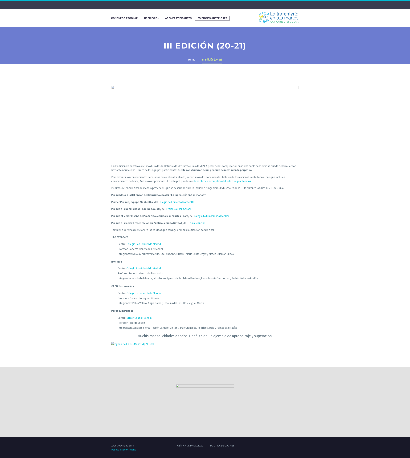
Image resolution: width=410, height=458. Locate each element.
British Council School (178, 209)
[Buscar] (233, 18)
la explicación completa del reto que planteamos (222, 181)
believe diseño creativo (123, 449)
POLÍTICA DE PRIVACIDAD (189, 445)
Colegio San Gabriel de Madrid (144, 244)
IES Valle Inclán (196, 223)
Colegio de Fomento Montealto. (177, 202)
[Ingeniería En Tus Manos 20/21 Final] (132, 344)
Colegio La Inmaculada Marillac (211, 216)
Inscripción (151, 18)
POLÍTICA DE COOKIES (222, 445)
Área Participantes (178, 18)
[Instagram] (207, 5)
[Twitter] (202, 5)
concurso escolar (124, 18)
